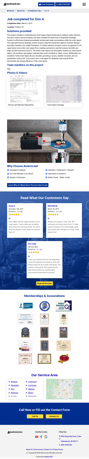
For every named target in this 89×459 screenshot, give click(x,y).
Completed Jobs (34, 11)
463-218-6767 (64, 4)
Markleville (32, 396)
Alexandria (15, 385)
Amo (12, 389)
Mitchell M (52, 206)
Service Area (38, 449)
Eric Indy (32, 244)
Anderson (14, 393)
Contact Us (54, 416)
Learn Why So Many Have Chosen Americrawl (27, 185)
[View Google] (45, 437)
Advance (14, 382)
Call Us (35, 416)
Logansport (32, 382)
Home (11, 11)
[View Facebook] (41, 437)
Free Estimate (47, 4)
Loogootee (32, 385)
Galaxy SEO (49, 457)
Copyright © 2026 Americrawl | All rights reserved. (45, 453)
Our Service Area (44, 375)
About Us (21, 11)
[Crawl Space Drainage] (64, 89)
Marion (30, 393)
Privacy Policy (58, 449)
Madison (31, 389)
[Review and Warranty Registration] (25, 89)
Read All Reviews (44, 283)
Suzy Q (12, 206)
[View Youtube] (36, 437)
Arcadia (13, 396)
